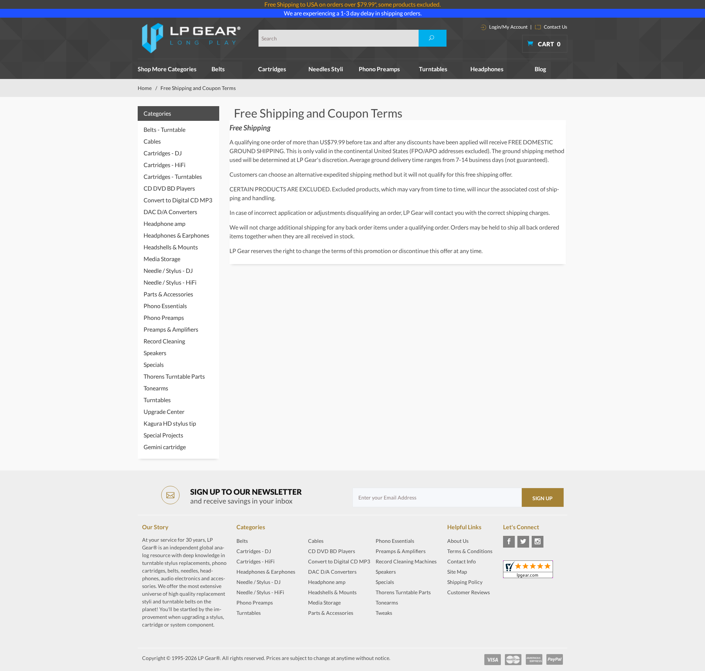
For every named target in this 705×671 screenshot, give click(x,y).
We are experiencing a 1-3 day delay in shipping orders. (353, 13)
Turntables (433, 68)
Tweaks (384, 613)
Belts (218, 68)
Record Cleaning (164, 341)
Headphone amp (164, 223)
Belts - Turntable (164, 129)
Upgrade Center (164, 411)
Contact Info (461, 561)
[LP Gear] (191, 38)
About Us (458, 541)
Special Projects (163, 435)
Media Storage (162, 258)
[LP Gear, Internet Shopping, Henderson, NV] (465, 610)
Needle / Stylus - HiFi (170, 282)
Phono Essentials (165, 305)
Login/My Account (508, 27)
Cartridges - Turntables (173, 176)
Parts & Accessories (168, 294)
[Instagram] (537, 542)
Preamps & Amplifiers (171, 329)
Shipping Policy (464, 582)
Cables (152, 141)
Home (145, 88)
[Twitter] (523, 542)
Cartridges (272, 68)
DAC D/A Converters (170, 211)
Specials (154, 364)
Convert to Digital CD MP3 (178, 199)
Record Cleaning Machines (406, 561)
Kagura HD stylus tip (170, 423)
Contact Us (555, 27)
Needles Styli (325, 68)
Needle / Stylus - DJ (168, 270)
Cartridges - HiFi (164, 164)
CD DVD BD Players (169, 188)
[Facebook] (509, 542)
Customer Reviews (468, 592)
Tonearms (156, 388)
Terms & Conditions (469, 551)
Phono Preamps (379, 68)
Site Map (457, 572)
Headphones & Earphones (176, 235)
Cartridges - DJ (163, 152)
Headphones (486, 68)
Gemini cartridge (165, 446)
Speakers (155, 352)
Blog (540, 68)
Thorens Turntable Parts (174, 376)
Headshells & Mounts (171, 246)
